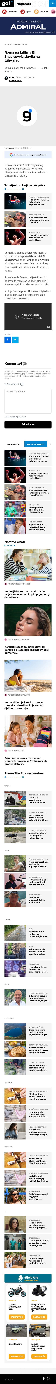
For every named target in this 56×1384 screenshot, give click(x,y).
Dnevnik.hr (12, 12)
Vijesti (28, 12)
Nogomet (24, 4)
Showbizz (44, 12)
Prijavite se (28, 424)
